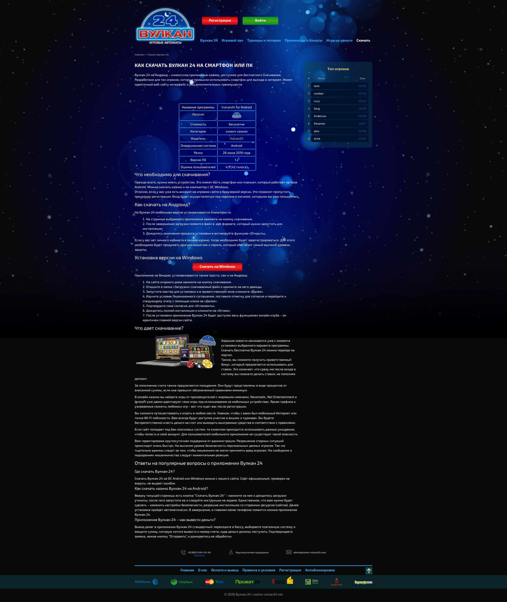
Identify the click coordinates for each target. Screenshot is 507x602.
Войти (260, 20)
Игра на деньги (339, 40)
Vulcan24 (236, 138)
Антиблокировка (320, 570)
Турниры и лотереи (264, 40)
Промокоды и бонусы (303, 40)
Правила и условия (258, 570)
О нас (202, 570)
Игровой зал (232, 40)
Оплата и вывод (224, 570)
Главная (187, 570)
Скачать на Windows (217, 266)
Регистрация (220, 20)
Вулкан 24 (209, 40)
